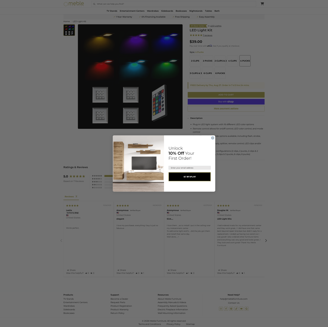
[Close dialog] (212, 138)
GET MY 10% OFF (190, 176)
